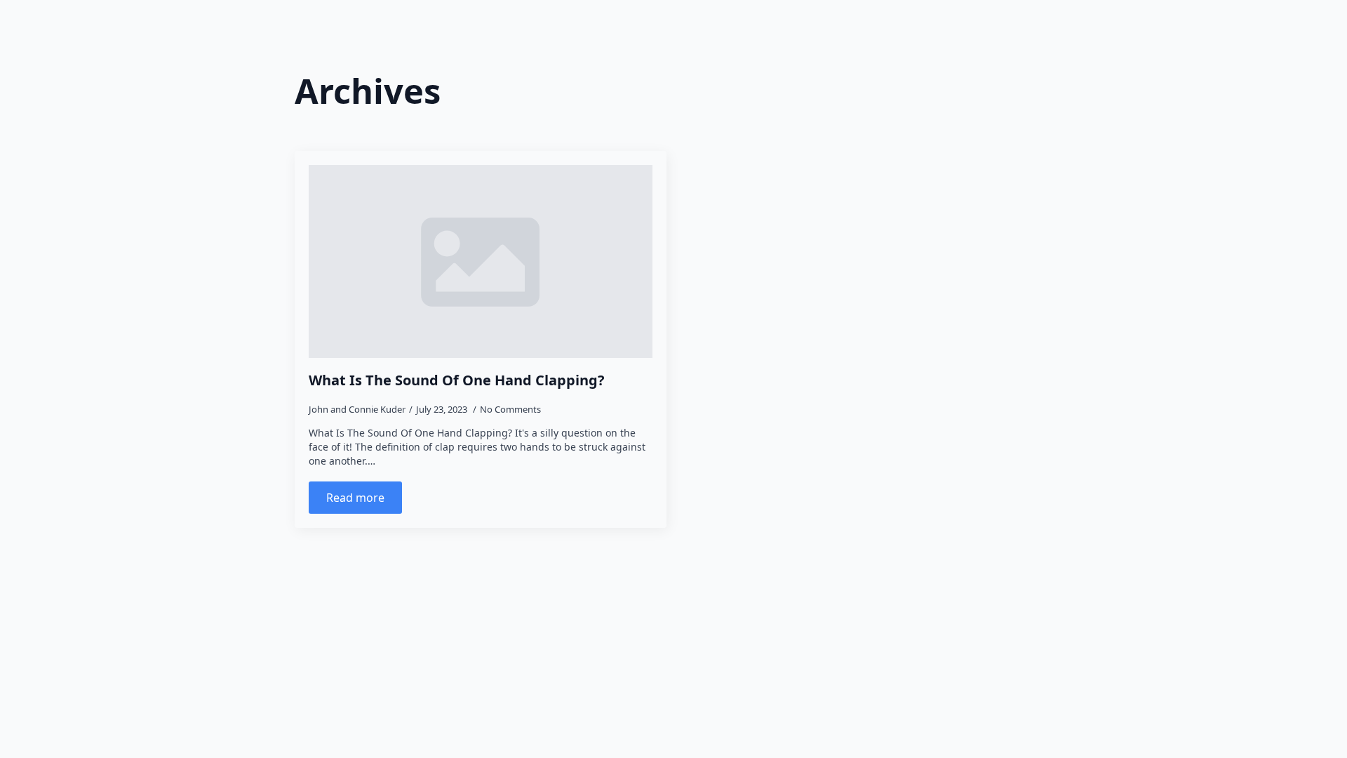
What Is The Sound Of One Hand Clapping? (457, 380)
